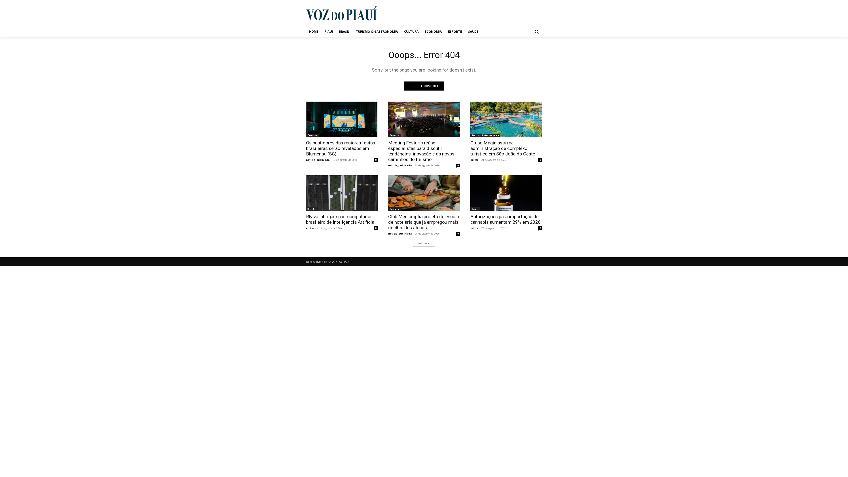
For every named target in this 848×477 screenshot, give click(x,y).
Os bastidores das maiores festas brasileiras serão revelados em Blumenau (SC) (340, 148)
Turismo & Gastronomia (485, 135)
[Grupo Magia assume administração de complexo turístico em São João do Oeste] (506, 119)
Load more (423, 243)
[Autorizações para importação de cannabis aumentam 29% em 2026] (506, 193)
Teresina (312, 135)
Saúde (475, 209)
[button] (536, 31)
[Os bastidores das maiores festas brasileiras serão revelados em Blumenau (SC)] (342, 119)
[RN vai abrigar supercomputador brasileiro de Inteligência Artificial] (342, 193)
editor (474, 159)
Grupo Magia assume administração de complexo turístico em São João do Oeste (502, 148)
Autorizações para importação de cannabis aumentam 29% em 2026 (505, 219)
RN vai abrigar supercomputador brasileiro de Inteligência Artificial (341, 219)
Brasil (310, 209)
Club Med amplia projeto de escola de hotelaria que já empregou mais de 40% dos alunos (423, 222)
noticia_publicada (318, 159)
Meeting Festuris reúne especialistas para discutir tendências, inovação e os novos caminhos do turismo (421, 151)
